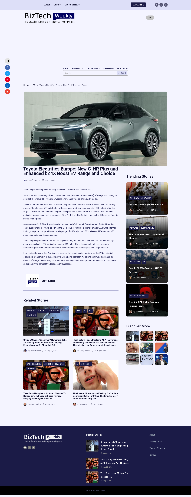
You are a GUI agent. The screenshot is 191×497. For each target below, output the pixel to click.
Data (79, 311)
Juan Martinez (35, 351)
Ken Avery (83, 404)
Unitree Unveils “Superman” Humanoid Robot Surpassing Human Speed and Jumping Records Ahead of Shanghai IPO (45, 342)
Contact (57, 5)
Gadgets (42, 311)
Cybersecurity (34, 364)
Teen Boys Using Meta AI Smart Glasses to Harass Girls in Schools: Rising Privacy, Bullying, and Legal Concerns (44, 396)
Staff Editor (33, 180)
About (47, 5)
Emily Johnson (85, 351)
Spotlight (54, 311)
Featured (59, 364)
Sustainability (147, 228)
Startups (31, 315)
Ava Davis (139, 244)
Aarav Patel (34, 404)
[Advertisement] (95, 45)
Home (26, 85)
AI (77, 364)
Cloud (137, 262)
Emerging (31, 311)
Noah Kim (139, 312)
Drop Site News (72, 5)
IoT (90, 311)
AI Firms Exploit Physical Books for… (146, 204)
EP (34, 85)
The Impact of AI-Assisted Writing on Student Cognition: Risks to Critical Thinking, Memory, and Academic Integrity (95, 396)
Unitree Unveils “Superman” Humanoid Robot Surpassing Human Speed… (114, 445)
